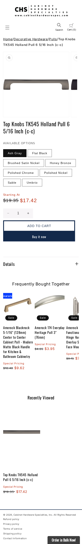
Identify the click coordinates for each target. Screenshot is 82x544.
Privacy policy (11, 524)
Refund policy (11, 519)
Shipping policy (12, 533)
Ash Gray (15, 153)
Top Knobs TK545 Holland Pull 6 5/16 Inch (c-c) (20, 477)
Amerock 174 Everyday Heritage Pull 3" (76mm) (50, 332)
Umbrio (32, 182)
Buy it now (39, 236)
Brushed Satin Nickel (24, 163)
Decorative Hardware (31, 39)
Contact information (15, 538)
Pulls (53, 39)
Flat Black (39, 153)
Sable (12, 182)
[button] (7, 27)
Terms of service (12, 528)
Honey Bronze (60, 163)
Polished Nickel (55, 172)
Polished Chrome (21, 172)
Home (7, 39)
